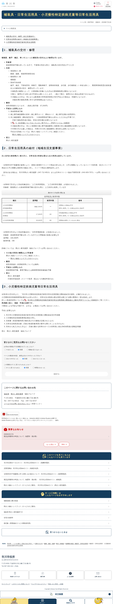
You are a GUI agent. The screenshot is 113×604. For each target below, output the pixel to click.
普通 (21, 350)
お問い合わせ (98, 576)
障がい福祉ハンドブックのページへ (26, 134)
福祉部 (6, 394)
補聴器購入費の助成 (11, 501)
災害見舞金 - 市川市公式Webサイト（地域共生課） (21, 468)
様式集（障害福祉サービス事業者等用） (18, 523)
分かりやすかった (12, 359)
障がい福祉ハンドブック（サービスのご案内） (20, 506)
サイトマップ (6, 584)
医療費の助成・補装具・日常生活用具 (77, 543)
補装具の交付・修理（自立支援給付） (21, 36)
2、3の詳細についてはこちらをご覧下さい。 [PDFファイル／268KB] (43, 123)
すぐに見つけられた (13, 368)
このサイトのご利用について (21, 584)
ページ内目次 (11, 28)
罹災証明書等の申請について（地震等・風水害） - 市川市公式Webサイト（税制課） (33, 479)
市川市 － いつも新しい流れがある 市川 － (20, 543)
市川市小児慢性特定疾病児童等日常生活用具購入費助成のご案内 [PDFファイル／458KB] (62, 300)
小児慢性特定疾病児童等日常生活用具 (21, 42)
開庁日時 (42, 576)
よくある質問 (70, 576)
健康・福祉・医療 (49, 543)
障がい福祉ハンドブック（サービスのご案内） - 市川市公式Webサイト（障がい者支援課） (35, 485)
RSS (63, 444)
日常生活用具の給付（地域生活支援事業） (22, 39)
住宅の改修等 (8, 518)
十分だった (10, 350)
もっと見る (50, 444)
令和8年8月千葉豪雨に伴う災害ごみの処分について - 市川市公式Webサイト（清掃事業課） (35, 474)
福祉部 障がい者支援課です (13, 512)
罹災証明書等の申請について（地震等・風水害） (21, 436)
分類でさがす (39, 543)
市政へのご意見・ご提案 (55, 584)
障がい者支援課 (17, 394)
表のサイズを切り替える (56, 193)
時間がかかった (40, 368)
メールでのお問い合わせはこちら (17, 404)
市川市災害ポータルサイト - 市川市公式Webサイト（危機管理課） (27, 463)
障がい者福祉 (60, 543)
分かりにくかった (39, 359)
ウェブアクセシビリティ (38, 584)
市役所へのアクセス (15, 576)
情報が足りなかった (35, 350)
